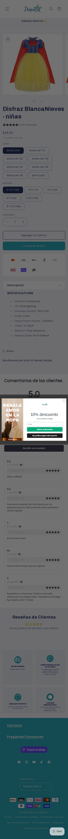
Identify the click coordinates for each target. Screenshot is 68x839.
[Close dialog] (64, 400)
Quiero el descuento (44, 429)
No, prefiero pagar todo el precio (44, 435)
